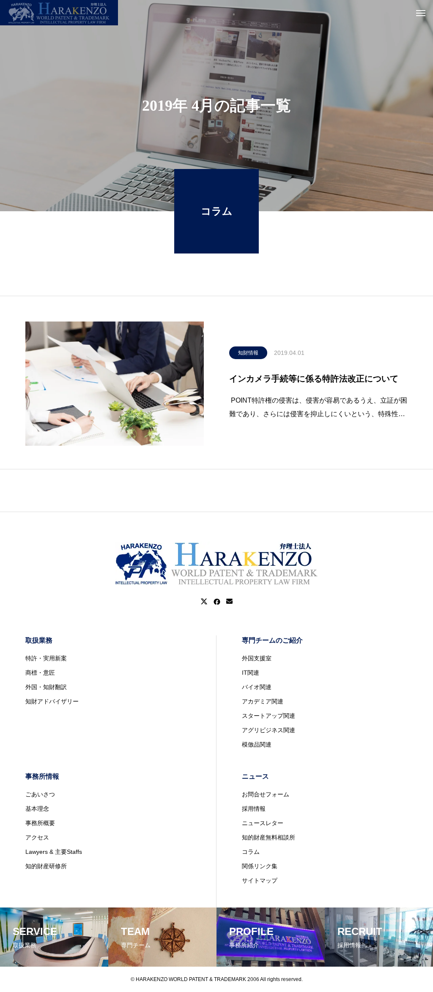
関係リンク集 (259, 866)
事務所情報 (42, 776)
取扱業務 (38, 640)
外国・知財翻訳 (46, 687)
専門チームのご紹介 (272, 640)
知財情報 (248, 353)
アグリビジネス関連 (268, 730)
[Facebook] (217, 601)
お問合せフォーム (265, 794)
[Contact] (229, 601)
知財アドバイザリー (52, 701)
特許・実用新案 (46, 658)
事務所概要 (40, 823)
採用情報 (254, 808)
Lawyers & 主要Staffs (53, 851)
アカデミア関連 (262, 701)
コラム (251, 851)
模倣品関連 (256, 744)
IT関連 (250, 672)
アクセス (37, 837)
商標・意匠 (40, 672)
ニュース (255, 776)
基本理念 (37, 808)
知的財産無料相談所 (268, 837)
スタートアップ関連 (268, 715)
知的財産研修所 (46, 866)
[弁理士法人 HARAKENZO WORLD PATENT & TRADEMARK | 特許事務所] (59, 12)
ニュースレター (262, 823)
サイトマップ (259, 880)
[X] (204, 601)
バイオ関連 (256, 687)
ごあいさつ (40, 794)
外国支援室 (256, 658)
